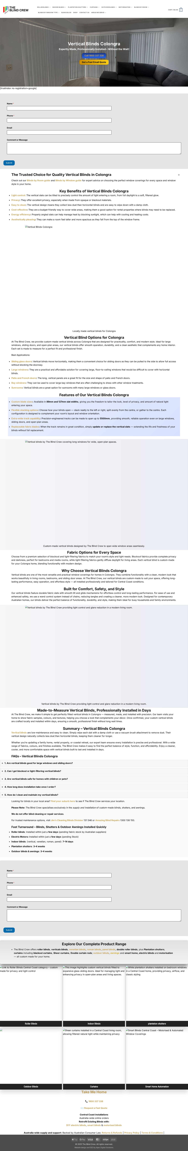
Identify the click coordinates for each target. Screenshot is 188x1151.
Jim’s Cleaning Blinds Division (67, 820)
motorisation (124, 7)
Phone (10, 115)
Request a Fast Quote (95, 1108)
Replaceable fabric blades (25, 426)
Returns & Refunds (112, 1132)
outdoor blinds (101, 953)
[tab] (94, 763)
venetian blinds (77, 949)
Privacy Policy (131, 1132)
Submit (9, 163)
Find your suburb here (63, 801)
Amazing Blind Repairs (107, 820)
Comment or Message (17, 140)
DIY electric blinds (76, 1125)
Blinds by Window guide (68, 180)
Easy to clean (18, 205)
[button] (175, 10)
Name (10, 103)
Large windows (19, 369)
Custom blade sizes (22, 401)
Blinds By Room (140, 7)
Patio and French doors (23, 378)
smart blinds (94, 1125)
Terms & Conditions (152, 1132)
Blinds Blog (66, 12)
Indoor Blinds (58, 7)
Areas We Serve (97, 12)
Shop (75, 12)
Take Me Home (94, 1092)
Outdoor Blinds (108, 7)
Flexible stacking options (24, 410)
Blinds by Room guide (38, 180)
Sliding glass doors (21, 361)
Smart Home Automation (157, 1086)
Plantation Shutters (77, 7)
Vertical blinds (19, 732)
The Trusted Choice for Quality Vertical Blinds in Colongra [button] (61, 174)
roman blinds (94, 949)
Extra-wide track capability (25, 418)
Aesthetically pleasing (23, 219)
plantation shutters (157, 1023)
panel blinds (108, 949)
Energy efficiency (20, 214)
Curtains (94, 7)
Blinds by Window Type (48, 12)
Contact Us (84, 12)
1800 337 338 (95, 1101)
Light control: (18, 195)
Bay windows (18, 382)
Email (9, 128)
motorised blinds (112, 1125)
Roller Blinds (43, 7)
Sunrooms (17, 387)
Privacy (15, 200)
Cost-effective (19, 209)
